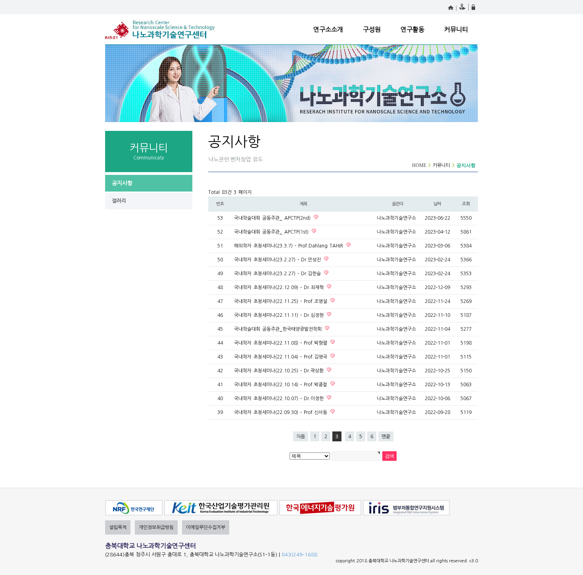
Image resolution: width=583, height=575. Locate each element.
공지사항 (122, 183)
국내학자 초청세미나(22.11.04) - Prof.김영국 (281, 357)
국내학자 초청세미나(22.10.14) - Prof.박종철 (281, 384)
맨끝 (386, 436)
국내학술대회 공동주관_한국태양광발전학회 (279, 329)
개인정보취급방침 (156, 527)
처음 (300, 436)
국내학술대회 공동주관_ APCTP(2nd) (273, 218)
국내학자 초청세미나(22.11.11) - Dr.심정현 (280, 315)
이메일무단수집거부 (205, 527)
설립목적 (118, 527)
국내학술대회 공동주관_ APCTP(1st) (272, 232)
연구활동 (412, 29)
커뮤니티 (456, 29)
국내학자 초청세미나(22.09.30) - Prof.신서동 (281, 412)
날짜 (437, 203)
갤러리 (119, 200)
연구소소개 (328, 29)
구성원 (372, 29)
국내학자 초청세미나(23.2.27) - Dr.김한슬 (278, 273)
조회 (466, 203)
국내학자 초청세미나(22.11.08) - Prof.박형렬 (281, 343)
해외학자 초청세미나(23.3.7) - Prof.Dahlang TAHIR (289, 245)
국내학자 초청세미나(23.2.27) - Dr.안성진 (278, 259)
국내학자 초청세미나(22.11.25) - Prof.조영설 (281, 301)
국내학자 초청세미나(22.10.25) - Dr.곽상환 (280, 370)
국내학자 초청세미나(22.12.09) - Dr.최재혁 (280, 287)
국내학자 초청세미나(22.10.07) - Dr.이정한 (280, 398)
